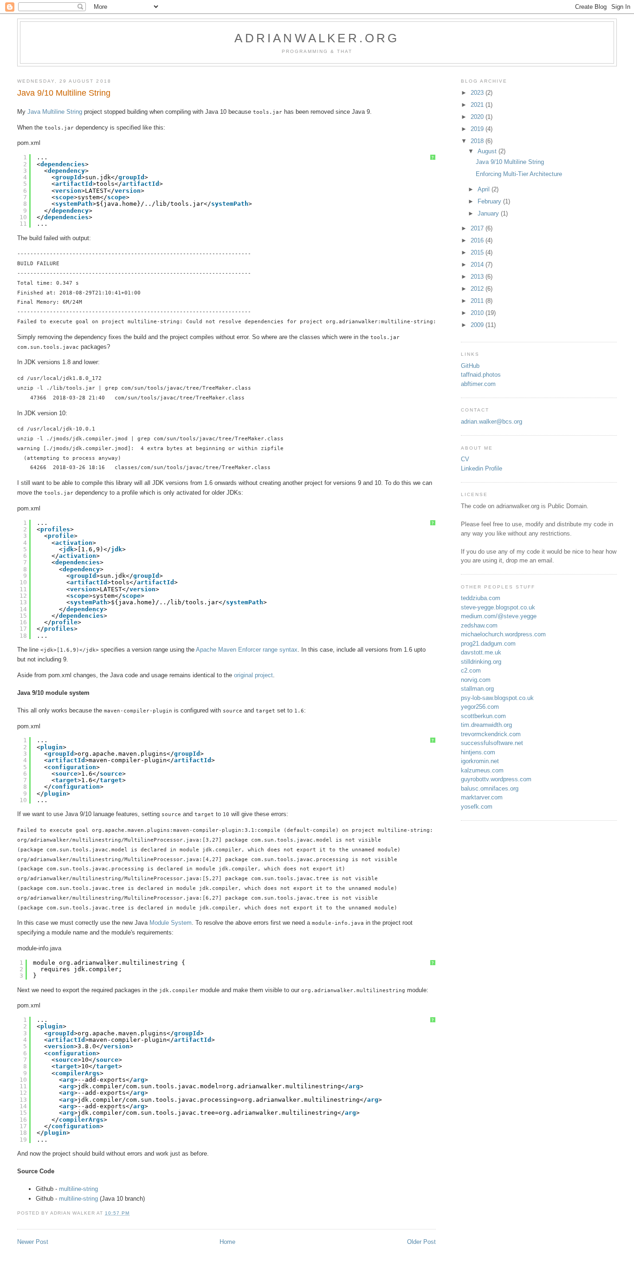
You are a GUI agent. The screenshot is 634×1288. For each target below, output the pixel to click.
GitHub (470, 365)
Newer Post (32, 1241)
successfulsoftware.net (492, 742)
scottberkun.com (483, 716)
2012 (478, 288)
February (490, 201)
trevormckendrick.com (491, 734)
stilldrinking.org (481, 661)
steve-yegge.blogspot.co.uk (498, 607)
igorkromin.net (480, 761)
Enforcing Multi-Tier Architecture (519, 173)
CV (465, 459)
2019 (478, 128)
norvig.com (476, 679)
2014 (478, 264)
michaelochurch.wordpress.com (503, 634)
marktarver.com (482, 797)
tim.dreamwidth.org (486, 724)
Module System (170, 922)
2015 (478, 252)
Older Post (421, 1241)
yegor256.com (480, 706)
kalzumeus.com (482, 770)
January (489, 213)
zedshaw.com (479, 625)
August (488, 151)
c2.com (471, 670)
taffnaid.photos (481, 374)
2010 (478, 312)
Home (227, 1241)
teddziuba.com (480, 598)
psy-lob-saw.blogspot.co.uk (497, 697)
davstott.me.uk (481, 652)
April (485, 189)
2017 (478, 228)
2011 (478, 300)
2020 (478, 116)
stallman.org (477, 688)
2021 (478, 104)
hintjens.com (478, 752)
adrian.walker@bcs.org (491, 421)
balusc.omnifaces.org (489, 788)
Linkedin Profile (481, 468)
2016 (478, 240)
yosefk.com (476, 806)
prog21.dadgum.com (488, 643)
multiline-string (78, 1188)
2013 (478, 276)
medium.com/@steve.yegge (499, 616)
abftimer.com (478, 383)
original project (253, 675)
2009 (478, 324)
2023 (478, 92)
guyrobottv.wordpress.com (496, 779)
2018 (478, 140)
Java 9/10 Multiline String (510, 161)
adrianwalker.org (316, 38)
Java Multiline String (54, 111)
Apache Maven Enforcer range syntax (247, 649)
